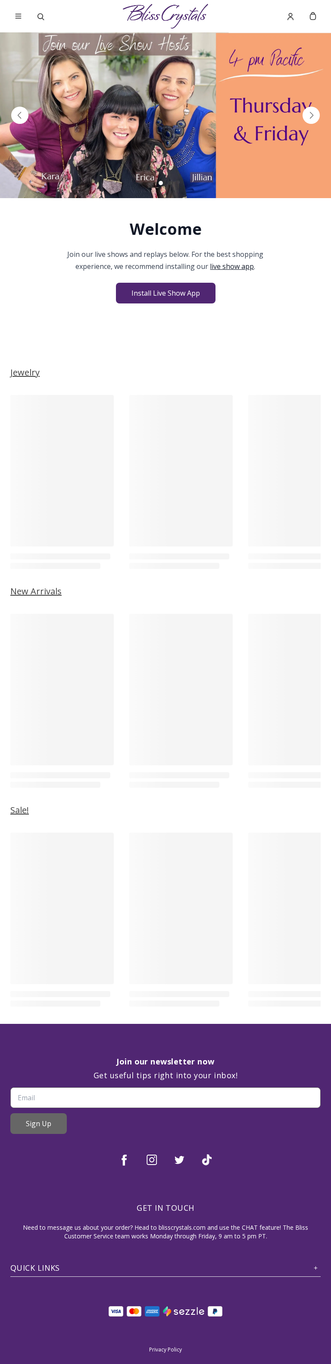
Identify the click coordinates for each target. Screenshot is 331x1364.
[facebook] (124, 1159)
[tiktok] (207, 1159)
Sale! (19, 810)
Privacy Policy (165, 1349)
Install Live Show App (165, 293)
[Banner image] (165, 115)
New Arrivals (36, 591)
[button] (19, 115)
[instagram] (151, 1159)
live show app (232, 266)
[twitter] (179, 1159)
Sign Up (38, 1123)
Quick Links (35, 1268)
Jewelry (25, 372)
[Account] (290, 16)
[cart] (313, 16)
